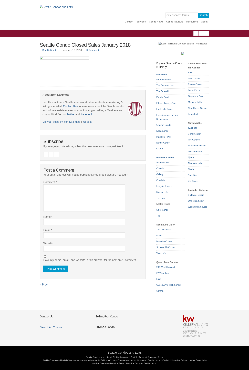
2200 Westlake (163, 229)
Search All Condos (51, 327)
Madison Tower (163, 137)
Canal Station (194, 134)
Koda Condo (162, 131)
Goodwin (160, 180)
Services (141, 21)
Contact (129, 21)
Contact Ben (70, 106)
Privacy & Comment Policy (151, 357)
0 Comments (93, 50)
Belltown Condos (165, 157)
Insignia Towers (164, 186)
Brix (190, 72)
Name (47, 216)
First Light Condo (164, 109)
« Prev (44, 284)
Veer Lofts (161, 253)
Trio (158, 215)
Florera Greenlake (196, 145)
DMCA (134, 357)
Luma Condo (194, 90)
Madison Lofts (195, 102)
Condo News (156, 21)
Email (47, 230)
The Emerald (162, 91)
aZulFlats (192, 128)
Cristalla (160, 168)
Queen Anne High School (168, 285)
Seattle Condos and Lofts (124, 352)
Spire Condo (162, 210)
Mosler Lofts (162, 192)
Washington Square (197, 207)
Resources (192, 21)
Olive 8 (159, 148)
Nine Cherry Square (197, 108)
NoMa (191, 169)
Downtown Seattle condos (149, 360)
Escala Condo (163, 97)
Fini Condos (194, 139)
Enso (158, 235)
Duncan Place (195, 151)
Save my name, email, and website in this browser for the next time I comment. (90, 260)
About (204, 21)
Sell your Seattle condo (145, 363)
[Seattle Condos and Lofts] (56, 7)
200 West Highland (165, 267)
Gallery (159, 174)
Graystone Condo (196, 96)
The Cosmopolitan (165, 85)
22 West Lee (162, 273)
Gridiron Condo (163, 125)
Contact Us (46, 316)
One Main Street (196, 201)
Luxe (158, 279)
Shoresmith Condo (165, 247)
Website (87, 121)
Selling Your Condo (107, 316)
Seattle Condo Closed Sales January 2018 (85, 45)
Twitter (206, 33)
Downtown (161, 74)
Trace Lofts (193, 114)
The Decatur (194, 78)
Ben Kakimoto (49, 50)
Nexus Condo (163, 142)
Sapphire (192, 175)
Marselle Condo (164, 241)
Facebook (196, 33)
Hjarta (191, 157)
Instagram (201, 33)
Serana (159, 291)
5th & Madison (163, 79)
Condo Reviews (174, 21)
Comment (50, 182)
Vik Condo (193, 181)
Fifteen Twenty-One (165, 103)
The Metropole (195, 163)
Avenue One (162, 162)
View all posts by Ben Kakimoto (61, 121)
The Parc (160, 198)
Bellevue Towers (196, 195)
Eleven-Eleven (195, 84)
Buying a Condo (105, 327)
